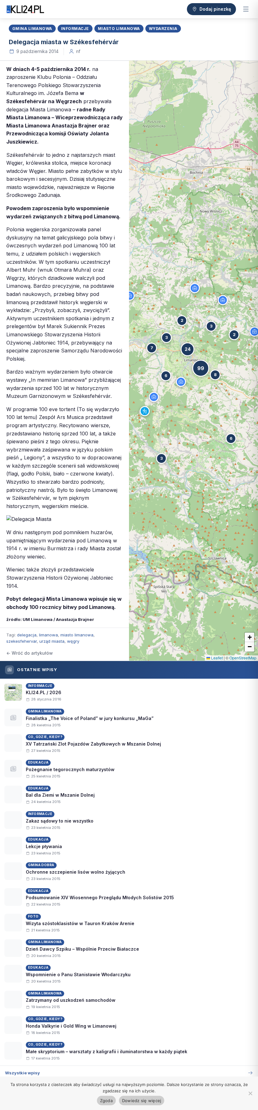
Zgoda (106, 1100)
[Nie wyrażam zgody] (250, 1093)
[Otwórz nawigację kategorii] (246, 9)
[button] (145, 411)
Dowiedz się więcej (141, 1100)
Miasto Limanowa (119, 28)
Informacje (75, 28)
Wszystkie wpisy (22, 1072)
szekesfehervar (21, 641)
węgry (73, 641)
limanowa (48, 634)
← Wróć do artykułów (29, 653)
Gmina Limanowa (32, 28)
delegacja (26, 634)
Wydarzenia (163, 28)
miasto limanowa (76, 634)
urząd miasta (51, 641)
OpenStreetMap (242, 657)
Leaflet (216, 657)
